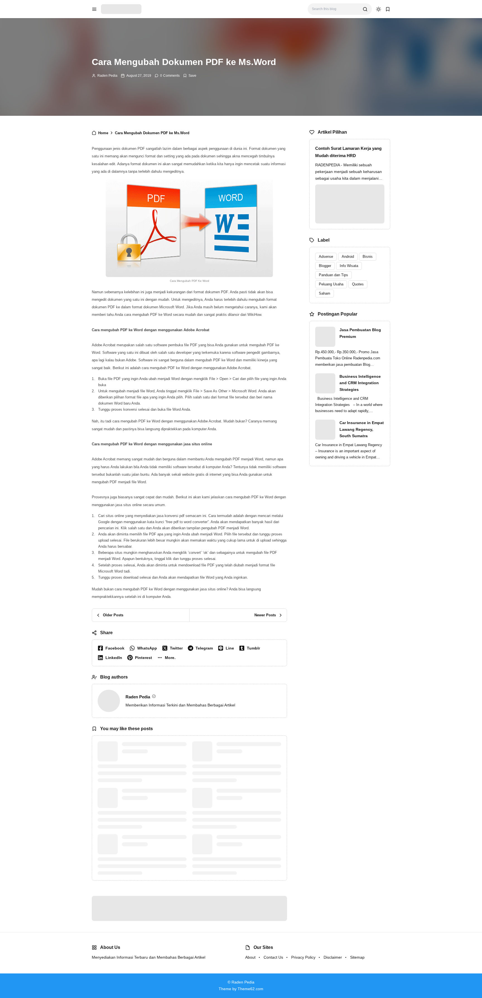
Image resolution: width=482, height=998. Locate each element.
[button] (167, 657)
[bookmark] (387, 9)
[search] (365, 9)
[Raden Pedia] (121, 8)
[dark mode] (378, 9)
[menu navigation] (94, 9)
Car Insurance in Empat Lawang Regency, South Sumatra (361, 429)
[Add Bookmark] (189, 76)
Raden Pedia (107, 76)
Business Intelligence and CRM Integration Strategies (360, 383)
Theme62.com (250, 989)
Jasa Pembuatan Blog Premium (360, 333)
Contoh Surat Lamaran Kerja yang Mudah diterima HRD (348, 152)
